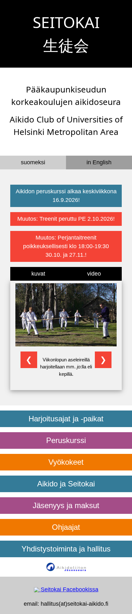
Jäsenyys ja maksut (66, 505)
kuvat (38, 273)
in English (99, 162)
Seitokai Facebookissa (69, 589)
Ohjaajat (66, 527)
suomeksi (33, 162)
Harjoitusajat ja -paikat (66, 418)
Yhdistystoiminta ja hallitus (66, 548)
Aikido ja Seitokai (66, 483)
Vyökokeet (66, 462)
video (94, 273)
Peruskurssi (66, 440)
